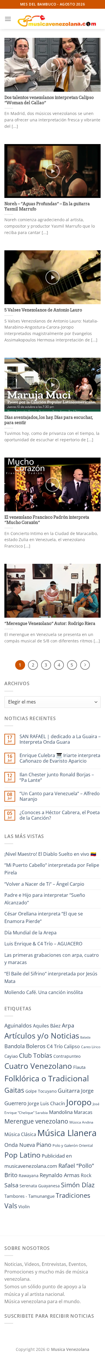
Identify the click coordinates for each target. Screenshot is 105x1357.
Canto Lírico (90, 1047)
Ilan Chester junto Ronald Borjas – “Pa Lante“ (57, 777)
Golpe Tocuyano (41, 1091)
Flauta (79, 1067)
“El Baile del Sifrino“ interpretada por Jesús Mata (50, 977)
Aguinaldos (18, 1025)
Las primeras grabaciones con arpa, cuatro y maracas (51, 959)
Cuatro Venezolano (38, 1066)
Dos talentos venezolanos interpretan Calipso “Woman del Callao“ (49, 100)
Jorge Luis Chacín (46, 1103)
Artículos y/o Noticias (41, 1035)
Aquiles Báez (47, 1026)
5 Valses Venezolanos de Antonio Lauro (43, 310)
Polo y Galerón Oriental (72, 1145)
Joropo (79, 1102)
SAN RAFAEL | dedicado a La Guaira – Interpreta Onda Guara (60, 739)
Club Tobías (35, 1055)
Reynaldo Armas (60, 1175)
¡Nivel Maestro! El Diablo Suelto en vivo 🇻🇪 (50, 854)
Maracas (83, 1112)
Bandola (14, 1046)
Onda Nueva (19, 1144)
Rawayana (28, 1175)
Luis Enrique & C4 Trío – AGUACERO (43, 943)
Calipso (72, 1046)
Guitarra (69, 1090)
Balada (85, 1037)
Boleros (36, 1046)
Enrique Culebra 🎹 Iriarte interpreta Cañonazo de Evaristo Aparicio (60, 758)
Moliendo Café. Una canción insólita (43, 992)
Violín (24, 1206)
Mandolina (61, 1112)
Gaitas (14, 1090)
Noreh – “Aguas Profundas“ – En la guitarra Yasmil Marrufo (47, 206)
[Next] (85, 665)
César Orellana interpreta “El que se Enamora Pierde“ (43, 917)
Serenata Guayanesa (40, 1185)
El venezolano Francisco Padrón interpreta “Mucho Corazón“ (46, 520)
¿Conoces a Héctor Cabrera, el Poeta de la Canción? (60, 815)
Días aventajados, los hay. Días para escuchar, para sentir (48, 420)
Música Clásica (20, 1134)
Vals (10, 1205)
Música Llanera (67, 1133)
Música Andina (81, 1122)
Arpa (68, 1025)
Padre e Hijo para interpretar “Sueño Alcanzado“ (44, 899)
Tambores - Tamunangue (29, 1196)
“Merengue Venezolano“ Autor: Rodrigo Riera (49, 623)
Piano (43, 1144)
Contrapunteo (66, 1056)
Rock (86, 1175)
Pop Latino (22, 1155)
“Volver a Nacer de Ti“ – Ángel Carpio (44, 884)
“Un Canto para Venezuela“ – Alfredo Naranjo (60, 796)
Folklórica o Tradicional (46, 1078)
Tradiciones (73, 1195)
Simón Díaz (77, 1184)
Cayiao (11, 1056)
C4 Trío (55, 1046)
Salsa (11, 1185)
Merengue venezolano (36, 1121)
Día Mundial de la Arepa (30, 932)
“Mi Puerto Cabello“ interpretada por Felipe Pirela (51, 869)
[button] (7, 19)
